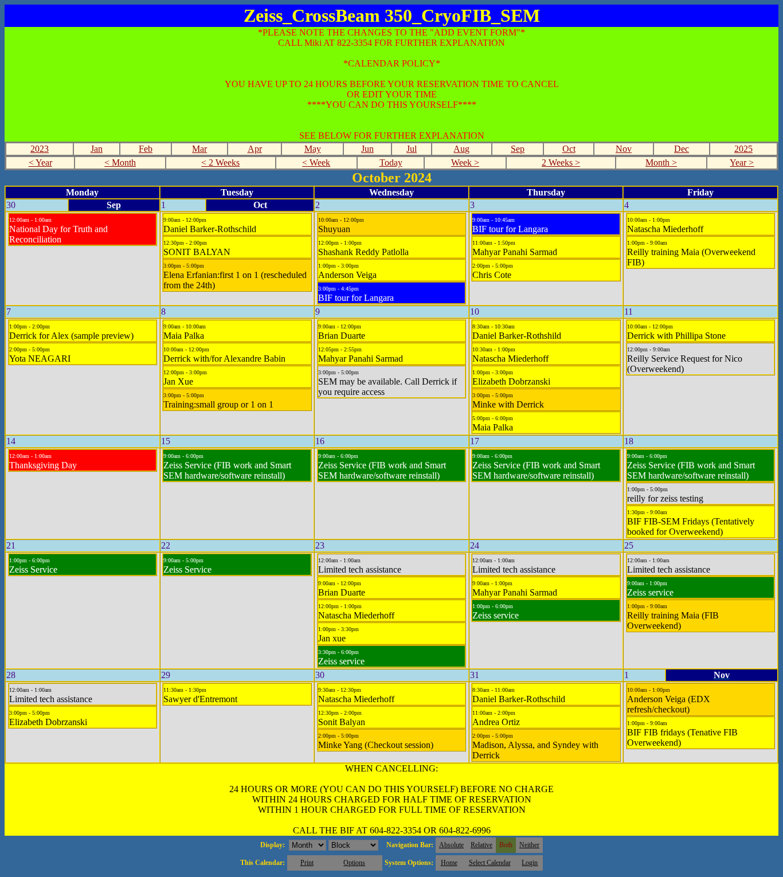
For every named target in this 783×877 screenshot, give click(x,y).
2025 (743, 149)
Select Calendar (490, 863)
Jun (367, 149)
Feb (145, 149)
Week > (465, 162)
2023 (39, 149)
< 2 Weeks (220, 162)
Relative (481, 845)
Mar (199, 149)
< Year (40, 162)
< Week (316, 162)
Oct (568, 149)
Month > (661, 162)
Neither (529, 845)
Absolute (451, 845)
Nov (624, 149)
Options (354, 863)
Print (307, 863)
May (312, 149)
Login (530, 863)
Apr (255, 149)
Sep (517, 149)
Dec (681, 149)
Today (390, 162)
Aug (461, 149)
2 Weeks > (561, 162)
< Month (120, 162)
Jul (411, 149)
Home (449, 863)
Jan (97, 149)
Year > (742, 162)
